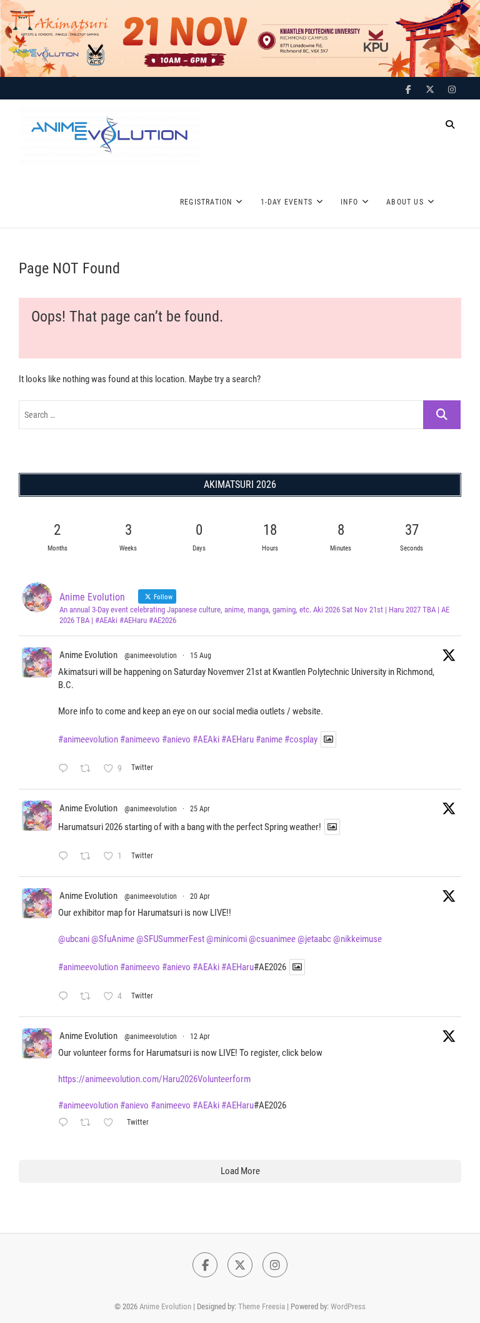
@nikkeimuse (357, 939)
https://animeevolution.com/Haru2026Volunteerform (154, 1079)
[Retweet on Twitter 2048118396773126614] (89, 857)
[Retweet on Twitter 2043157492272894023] (89, 1123)
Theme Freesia (261, 1306)
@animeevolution (150, 655)
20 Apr (200, 896)
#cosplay (301, 739)
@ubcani (73, 939)
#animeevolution (88, 739)
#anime (269, 739)
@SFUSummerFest (170, 939)
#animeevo (140, 739)
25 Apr (200, 808)
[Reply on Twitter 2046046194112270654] (66, 997)
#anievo (176, 739)
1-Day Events (286, 202)
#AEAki (205, 739)
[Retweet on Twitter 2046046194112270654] (89, 997)
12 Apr (200, 1036)
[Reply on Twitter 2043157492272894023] (66, 1123)
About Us (405, 202)
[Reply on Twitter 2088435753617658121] (66, 769)
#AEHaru (237, 739)
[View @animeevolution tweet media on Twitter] (328, 739)
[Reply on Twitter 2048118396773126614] (66, 857)
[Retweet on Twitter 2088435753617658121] (89, 769)
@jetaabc (314, 939)
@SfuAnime (112, 939)
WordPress (348, 1306)
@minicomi (226, 939)
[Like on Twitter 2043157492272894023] (112, 1123)
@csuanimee (272, 939)
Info (349, 202)
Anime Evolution (88, 655)
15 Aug (200, 655)
